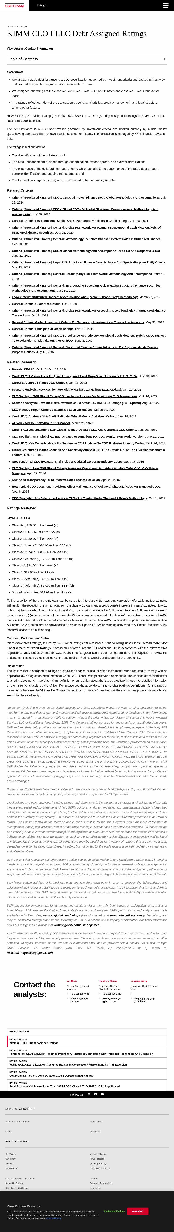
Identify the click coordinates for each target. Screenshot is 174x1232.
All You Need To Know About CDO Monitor (41, 423)
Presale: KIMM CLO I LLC (29, 369)
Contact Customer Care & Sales (20, 1179)
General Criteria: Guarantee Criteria (36, 304)
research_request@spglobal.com (30, 953)
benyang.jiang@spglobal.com (144, 1000)
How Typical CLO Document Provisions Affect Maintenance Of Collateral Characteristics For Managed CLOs (86, 486)
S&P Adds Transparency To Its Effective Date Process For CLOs (56, 480)
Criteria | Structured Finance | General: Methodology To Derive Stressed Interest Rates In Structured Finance (86, 239)
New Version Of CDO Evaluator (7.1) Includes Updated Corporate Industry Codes (67, 461)
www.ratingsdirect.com (126, 915)
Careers (93, 1179)
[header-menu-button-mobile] (166, 5)
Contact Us (95, 1132)
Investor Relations (98, 1154)
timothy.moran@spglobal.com (111, 1000)
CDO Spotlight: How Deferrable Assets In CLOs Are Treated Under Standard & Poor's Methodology (79, 498)
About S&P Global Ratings (17, 1122)
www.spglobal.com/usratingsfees (76, 925)
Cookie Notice (53, 1218)
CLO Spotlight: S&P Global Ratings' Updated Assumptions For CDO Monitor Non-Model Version (77, 436)
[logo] (14, 5)
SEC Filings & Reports (100, 1168)
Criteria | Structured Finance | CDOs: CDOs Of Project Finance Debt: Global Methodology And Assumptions (85, 197)
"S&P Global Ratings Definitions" (124, 685)
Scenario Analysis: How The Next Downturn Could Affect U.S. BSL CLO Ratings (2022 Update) (76, 403)
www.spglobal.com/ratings (61, 915)
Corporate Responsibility (101, 1183)
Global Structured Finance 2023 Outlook (39, 382)
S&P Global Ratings (20, 1109)
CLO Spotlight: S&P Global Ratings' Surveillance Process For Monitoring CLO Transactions (74, 396)
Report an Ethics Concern (17, 1188)
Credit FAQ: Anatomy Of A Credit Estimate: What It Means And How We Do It (64, 416)
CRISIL (8, 1132)
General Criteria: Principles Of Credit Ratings (42, 329)
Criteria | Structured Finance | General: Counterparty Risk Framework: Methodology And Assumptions (82, 274)
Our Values (10, 1154)
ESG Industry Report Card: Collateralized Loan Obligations (52, 409)
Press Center (11, 1168)
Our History (10, 1159)
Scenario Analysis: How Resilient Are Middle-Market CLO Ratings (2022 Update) (66, 389)
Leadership (95, 1188)
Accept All (137, 1211)
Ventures (9, 1164)
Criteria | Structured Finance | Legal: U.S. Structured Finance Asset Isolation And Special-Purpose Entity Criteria (88, 262)
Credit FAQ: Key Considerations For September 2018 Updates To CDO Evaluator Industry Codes (78, 443)
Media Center (96, 1122)
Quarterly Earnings (98, 1164)
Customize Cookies (114, 1211)
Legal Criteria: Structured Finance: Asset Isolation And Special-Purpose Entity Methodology (75, 297)
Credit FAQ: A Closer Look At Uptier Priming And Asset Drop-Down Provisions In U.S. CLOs (74, 376)
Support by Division (14, 1183)
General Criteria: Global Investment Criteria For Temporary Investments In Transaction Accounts (78, 322)
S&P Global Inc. (17, 1141)
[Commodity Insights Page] (89, 1094)
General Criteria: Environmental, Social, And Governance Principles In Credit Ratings (70, 221)
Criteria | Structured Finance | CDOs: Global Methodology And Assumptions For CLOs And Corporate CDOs (86, 251)
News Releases (97, 1159)
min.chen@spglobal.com (79, 1000)
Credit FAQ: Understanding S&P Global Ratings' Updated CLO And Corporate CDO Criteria (74, 429)
